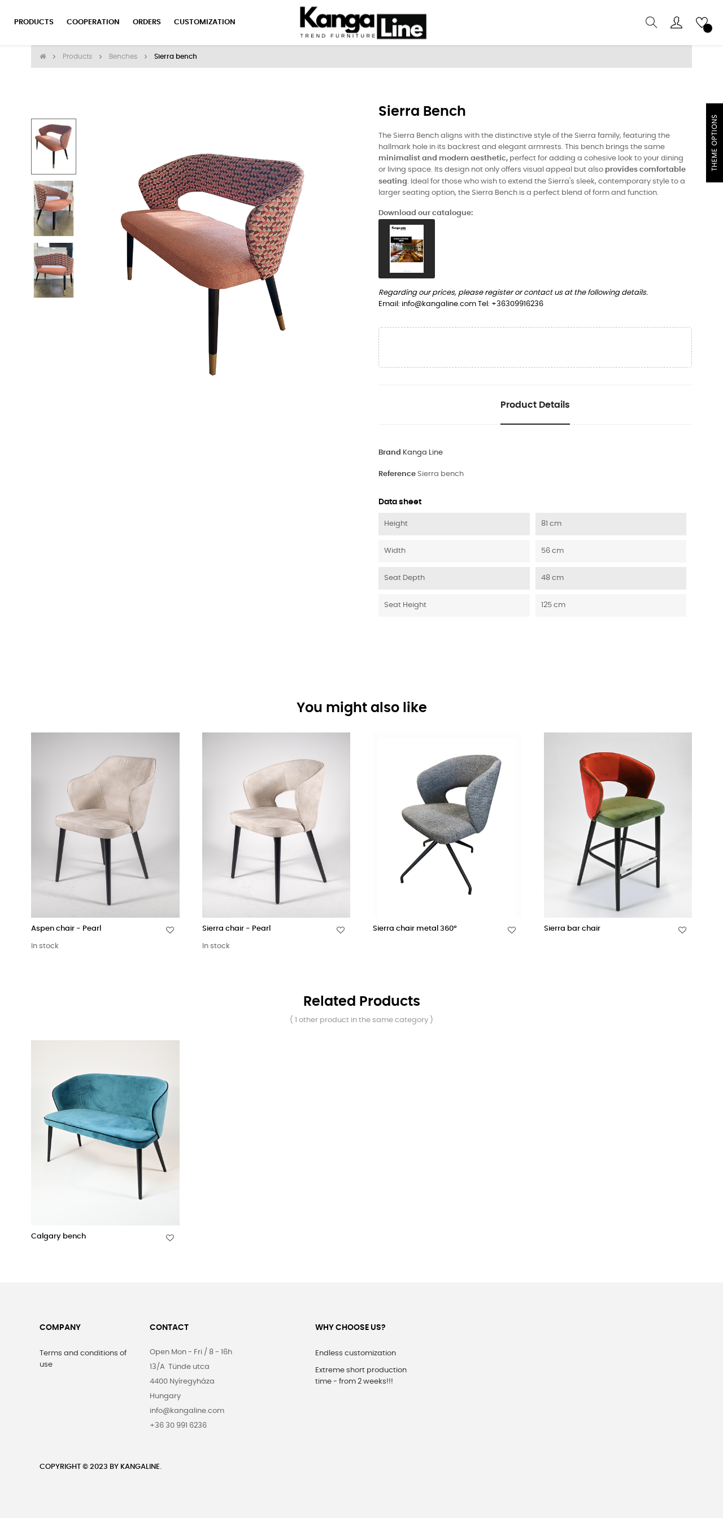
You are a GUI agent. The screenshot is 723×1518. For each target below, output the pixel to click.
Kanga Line (423, 452)
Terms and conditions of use (83, 1359)
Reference (397, 474)
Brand (389, 452)
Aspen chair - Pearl (66, 928)
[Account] (676, 22)
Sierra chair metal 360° (415, 928)
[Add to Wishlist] (170, 930)
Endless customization (355, 1353)
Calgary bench (58, 1236)
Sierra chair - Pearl (236, 928)
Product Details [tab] (535, 404)
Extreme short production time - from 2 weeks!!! (361, 1376)
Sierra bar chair (572, 928)
